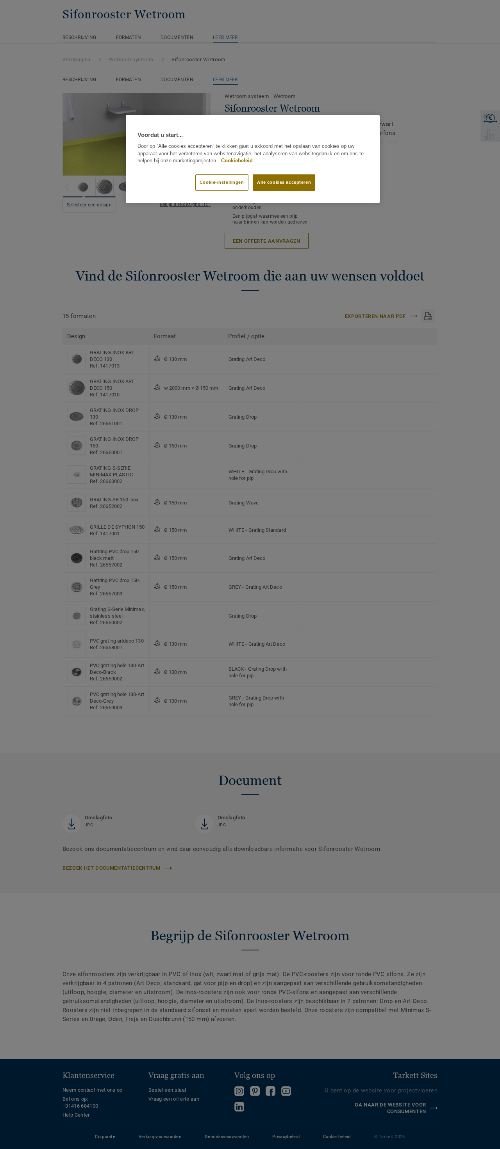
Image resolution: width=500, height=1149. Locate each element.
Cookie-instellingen (222, 182)
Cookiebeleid (237, 160)
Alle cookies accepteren (284, 182)
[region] (253, 159)
